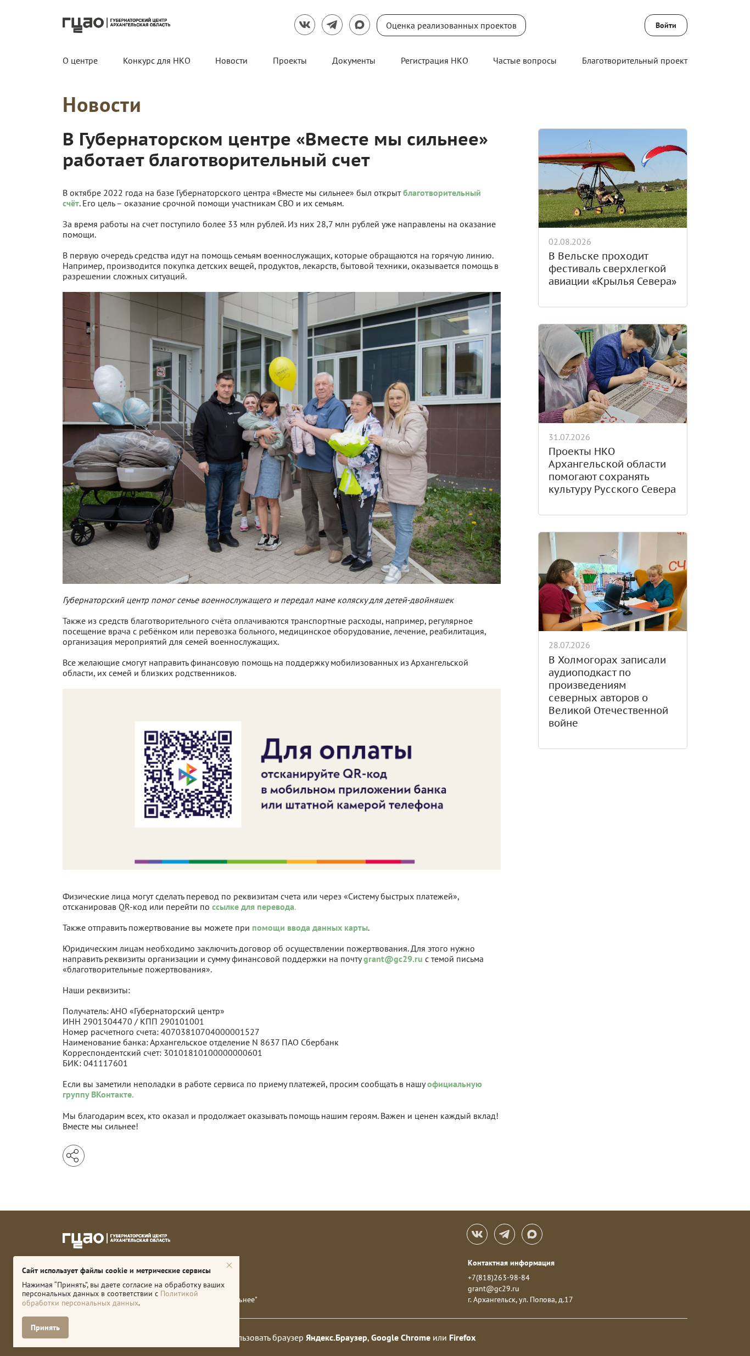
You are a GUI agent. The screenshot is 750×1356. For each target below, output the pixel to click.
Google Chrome (400, 1337)
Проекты (290, 60)
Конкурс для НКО (157, 60)
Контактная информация (511, 1263)
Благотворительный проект (634, 60)
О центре (80, 60)
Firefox (462, 1337)
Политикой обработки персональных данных (110, 1298)
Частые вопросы (525, 60)
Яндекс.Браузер (336, 1337)
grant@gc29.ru (493, 1288)
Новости (231, 60)
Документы (354, 60)
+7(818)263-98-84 (499, 1277)
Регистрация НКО (434, 60)
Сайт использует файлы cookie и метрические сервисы (116, 1270)
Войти (666, 25)
